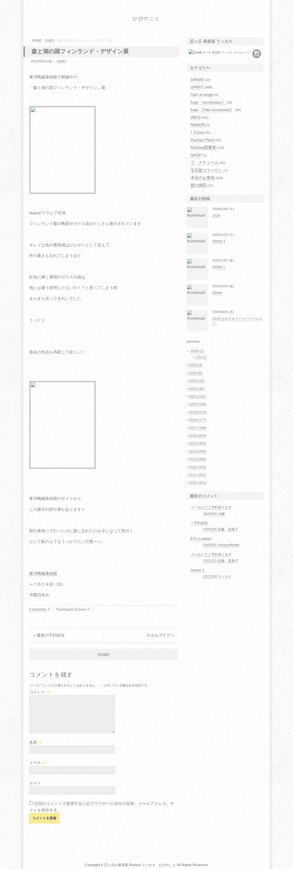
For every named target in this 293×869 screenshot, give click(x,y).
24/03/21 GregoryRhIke (221, 545)
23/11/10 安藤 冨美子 (220, 561)
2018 (197, 420)
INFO (195, 117)
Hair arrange (202, 94)
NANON (198, 124)
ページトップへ (282, 859)
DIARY (49, 40)
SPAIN (217, 293)
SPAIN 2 (218, 267)
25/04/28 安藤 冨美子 (220, 529)
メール (37, 762)
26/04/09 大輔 (214, 514)
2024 (195, 373)
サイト (35, 783)
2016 (197, 436)
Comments (37, 609)
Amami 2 (197, 570)
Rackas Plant (202, 140)
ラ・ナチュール (205, 162)
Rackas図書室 (203, 147)
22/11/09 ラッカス (217, 577)
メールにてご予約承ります (211, 507)
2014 (197, 452)
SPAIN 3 (218, 241)
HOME (36, 40)
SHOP (196, 155)
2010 (197, 483)
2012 (197, 467)
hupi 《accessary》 (208, 102)
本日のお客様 (203, 177)
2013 (197, 459)
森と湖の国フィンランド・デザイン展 (80, 51)
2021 (197, 397)
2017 (197, 428)
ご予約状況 (199, 523)
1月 (201, 357)
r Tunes (197, 132)
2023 (196, 381)
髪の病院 (199, 185)
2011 (197, 475)
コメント (39, 692)
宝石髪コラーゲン (207, 170)
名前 (35, 742)
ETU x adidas (201, 539)
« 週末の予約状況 (49, 635)
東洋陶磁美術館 (43, 573)
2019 (197, 412)
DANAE (197, 79)
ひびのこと (146, 18)
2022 (196, 389)
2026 (216, 216)
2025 (195, 365)
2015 (197, 444)
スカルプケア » (160, 635)
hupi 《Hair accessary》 (212, 109)
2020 (197, 404)
